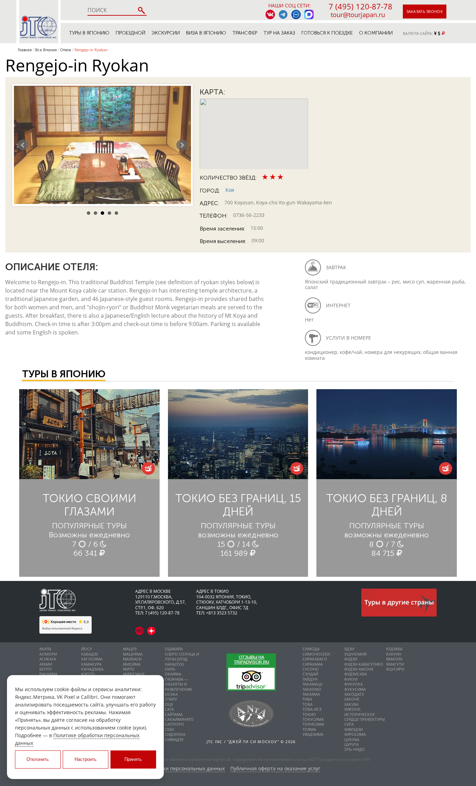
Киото (88, 674)
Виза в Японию (206, 33)
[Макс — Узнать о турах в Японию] (309, 14)
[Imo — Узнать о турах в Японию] (296, 14)
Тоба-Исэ (312, 709)
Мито (129, 669)
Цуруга (351, 744)
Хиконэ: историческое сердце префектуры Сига (364, 716)
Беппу (45, 669)
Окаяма (173, 674)
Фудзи (350, 659)
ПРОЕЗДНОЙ (130, 33)
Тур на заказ (279, 33)
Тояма (309, 729)
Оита (170, 669)
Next (181, 145)
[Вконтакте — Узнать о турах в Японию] (270, 14)
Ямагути (395, 664)
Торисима (313, 724)
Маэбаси (132, 659)
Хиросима (355, 734)
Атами (45, 664)
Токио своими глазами (89, 505)
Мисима (131, 664)
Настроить (86, 759)
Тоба (307, 704)
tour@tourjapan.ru (358, 14)
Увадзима (312, 734)
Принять (133, 759)
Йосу (86, 648)
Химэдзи (353, 729)
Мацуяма (133, 654)
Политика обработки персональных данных (172, 769)
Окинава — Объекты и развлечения (178, 684)
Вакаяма (48, 674)
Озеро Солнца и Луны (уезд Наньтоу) (182, 659)
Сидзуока (175, 734)
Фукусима (355, 689)
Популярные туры (89, 525)
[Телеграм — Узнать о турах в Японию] (283, 14)
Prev (23, 145)
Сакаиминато (179, 719)
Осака (171, 694)
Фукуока (353, 684)
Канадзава (92, 669)
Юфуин (393, 654)
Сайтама (174, 714)
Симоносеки (316, 654)
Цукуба (351, 739)
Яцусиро (395, 669)
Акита (45, 648)
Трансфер (244, 33)
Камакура (91, 664)
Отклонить (37, 759)
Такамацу (312, 684)
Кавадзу (89, 654)
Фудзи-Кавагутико (363, 664)
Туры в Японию (89, 33)
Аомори (48, 654)
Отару (171, 699)
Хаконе (351, 699)
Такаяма (311, 694)
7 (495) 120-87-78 (360, 6)
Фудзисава (355, 674)
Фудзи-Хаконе (359, 669)
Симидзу (174, 739)
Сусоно (310, 669)
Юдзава (394, 648)
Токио (309, 714)
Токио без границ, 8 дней (386, 505)
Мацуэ (130, 648)
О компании (376, 33)
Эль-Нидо (354, 749)
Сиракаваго (314, 659)
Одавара (174, 648)
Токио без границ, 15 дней (238, 505)
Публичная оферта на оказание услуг (275, 769)
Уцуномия (355, 654)
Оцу (169, 704)
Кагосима (91, 659)
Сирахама (312, 664)
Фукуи (351, 679)
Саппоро (174, 724)
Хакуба (351, 704)
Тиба (307, 699)
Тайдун (309, 679)
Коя (229, 190)
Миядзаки (133, 674)
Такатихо (311, 689)
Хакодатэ (354, 694)
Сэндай (310, 674)
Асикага (47, 659)
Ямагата (394, 659)
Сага (169, 709)
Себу (169, 729)
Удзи (349, 648)
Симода (311, 648)
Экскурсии (166, 33)
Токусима (313, 719)
